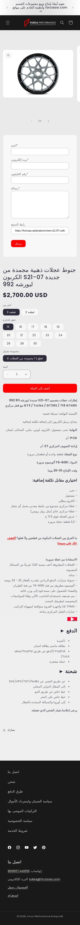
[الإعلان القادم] (73, 7)
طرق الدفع (15, 791)
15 (8, 327)
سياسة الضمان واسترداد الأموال (30, 801)
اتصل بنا (13, 772)
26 (8, 343)
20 (8, 335)
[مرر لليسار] (31, 121)
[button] (7, 22)
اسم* (14, 145)
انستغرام (13, 895)
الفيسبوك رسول (18, 887)
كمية (5, 367)
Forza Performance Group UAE (45, 916)
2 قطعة (29, 312)
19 (58, 327)
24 (61, 335)
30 (35, 343)
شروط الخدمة (17, 830)
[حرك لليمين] (48, 121)
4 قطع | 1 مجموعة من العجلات (25, 358)
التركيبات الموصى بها (22, 811)
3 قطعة (11, 312)
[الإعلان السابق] (7, 7)
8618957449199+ (25, 871)
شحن (11, 781)
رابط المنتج (18, 224)
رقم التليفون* (19, 174)
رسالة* (15, 188)
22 (34, 335)
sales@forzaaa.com (44, 879)
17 (33, 327)
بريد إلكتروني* (20, 160)
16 (20, 327)
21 (21, 335)
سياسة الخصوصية (20, 820)
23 (47, 335)
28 (22, 343)
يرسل (18, 243)
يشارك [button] (11, 730)
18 (45, 327)
